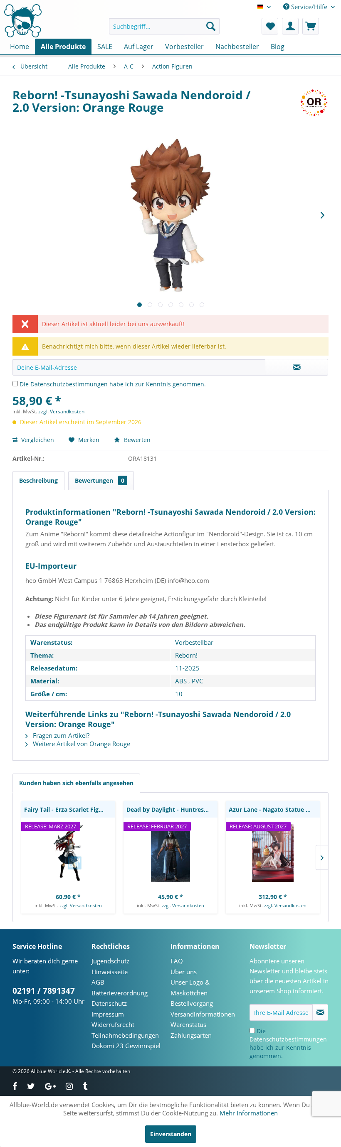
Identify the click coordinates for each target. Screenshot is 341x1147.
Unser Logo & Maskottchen (190, 987)
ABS (181, 681)
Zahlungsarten (191, 1035)
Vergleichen (37, 440)
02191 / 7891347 (43, 990)
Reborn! (186, 655)
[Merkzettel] (270, 26)
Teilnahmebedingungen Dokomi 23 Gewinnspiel (126, 1040)
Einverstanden (170, 1134)
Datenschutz (109, 1003)
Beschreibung (38, 480)
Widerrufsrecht (112, 1024)
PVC (197, 681)
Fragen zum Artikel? (60, 735)
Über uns (183, 972)
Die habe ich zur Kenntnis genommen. (113, 384)
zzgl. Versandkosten (61, 411)
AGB (97, 982)
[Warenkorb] (310, 26)
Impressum (107, 1014)
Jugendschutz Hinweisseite (110, 966)
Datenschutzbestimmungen (69, 384)
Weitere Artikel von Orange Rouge (80, 743)
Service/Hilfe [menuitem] (309, 6)
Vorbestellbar (194, 642)
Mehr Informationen (249, 1113)
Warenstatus (188, 1024)
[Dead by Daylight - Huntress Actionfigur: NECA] (170, 853)
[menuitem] (164, 26)
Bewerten (136, 440)
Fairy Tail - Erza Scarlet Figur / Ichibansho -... (69, 809)
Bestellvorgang (191, 1003)
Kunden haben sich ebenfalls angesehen (76, 783)
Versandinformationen (202, 1014)
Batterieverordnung (119, 993)
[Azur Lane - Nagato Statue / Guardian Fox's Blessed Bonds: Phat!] (273, 853)
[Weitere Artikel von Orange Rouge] (314, 103)
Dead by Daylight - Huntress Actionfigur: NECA (171, 809)
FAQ (176, 961)
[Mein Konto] (290, 26)
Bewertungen (99, 480)
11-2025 (187, 668)
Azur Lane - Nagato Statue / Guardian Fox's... (274, 809)
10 (179, 694)
